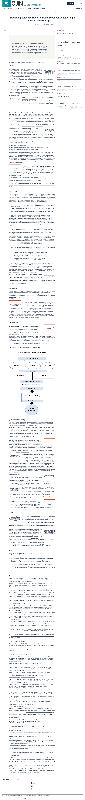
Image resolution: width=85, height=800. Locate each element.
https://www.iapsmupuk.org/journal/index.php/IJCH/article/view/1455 (23, 687)
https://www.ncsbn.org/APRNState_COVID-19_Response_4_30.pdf (40, 712)
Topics (4, 8)
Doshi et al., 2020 (26, 469)
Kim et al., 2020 (28, 216)
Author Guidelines (6, 779)
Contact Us (18, 782)
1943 (26, 277)
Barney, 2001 (31, 436)
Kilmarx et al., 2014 (45, 158)
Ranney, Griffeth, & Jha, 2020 (23, 452)
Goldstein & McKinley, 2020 (28, 195)
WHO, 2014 (44, 212)
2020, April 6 (21, 269)
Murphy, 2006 (52, 158)
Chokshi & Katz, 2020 (15, 175)
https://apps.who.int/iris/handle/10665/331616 (18, 748)
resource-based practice (23, 52)
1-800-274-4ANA (4, 798)
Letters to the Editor (33, 8)
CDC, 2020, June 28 (39, 259)
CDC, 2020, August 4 (39, 230)
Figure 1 (23, 343)
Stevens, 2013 (41, 115)
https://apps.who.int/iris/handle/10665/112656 (18, 743)
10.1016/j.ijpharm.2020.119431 (15, 610)
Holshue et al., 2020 (39, 195)
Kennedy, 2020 (13, 138)
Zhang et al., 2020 (17, 233)
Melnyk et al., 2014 (39, 126)
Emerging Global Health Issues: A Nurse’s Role (66, 86)
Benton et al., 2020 (43, 464)
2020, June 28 (35, 264)
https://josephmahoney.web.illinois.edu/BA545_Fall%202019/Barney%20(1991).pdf (33, 594)
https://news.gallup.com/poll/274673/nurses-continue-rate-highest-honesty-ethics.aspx (26, 726)
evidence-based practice (32, 47)
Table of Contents (20, 8)
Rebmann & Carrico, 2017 (14, 159)
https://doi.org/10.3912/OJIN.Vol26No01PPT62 (66, 33)
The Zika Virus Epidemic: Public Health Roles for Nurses (68, 63)
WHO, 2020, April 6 (25, 242)
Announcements (5, 781)
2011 (35, 164)
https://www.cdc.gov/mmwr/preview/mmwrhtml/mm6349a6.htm (22, 677)
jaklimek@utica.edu (16, 554)
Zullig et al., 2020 (34, 538)
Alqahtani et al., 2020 (25, 478)
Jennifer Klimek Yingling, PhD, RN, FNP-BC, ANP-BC (42, 24)
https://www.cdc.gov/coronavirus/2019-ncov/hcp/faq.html (37, 623)
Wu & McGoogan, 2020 (41, 87)
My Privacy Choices (21, 798)
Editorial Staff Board (20, 781)
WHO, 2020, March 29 (48, 230)
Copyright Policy (11, 798)
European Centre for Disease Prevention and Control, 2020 (26, 185)
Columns (10, 8)
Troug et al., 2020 (39, 494)
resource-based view (18, 50)
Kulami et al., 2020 (32, 99)
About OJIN (19, 779)
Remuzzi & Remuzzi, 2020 (44, 185)
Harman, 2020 (25, 99)
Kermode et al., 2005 (36, 158)
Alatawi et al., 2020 (17, 478)
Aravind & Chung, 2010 (28, 75)
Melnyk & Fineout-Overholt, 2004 (28, 126)
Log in (80, 3)
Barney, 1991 (49, 295)
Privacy (16, 798)
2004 (18, 480)
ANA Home (43, 8)
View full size (12, 416)
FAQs (4, 782)
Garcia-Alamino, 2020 (41, 102)
